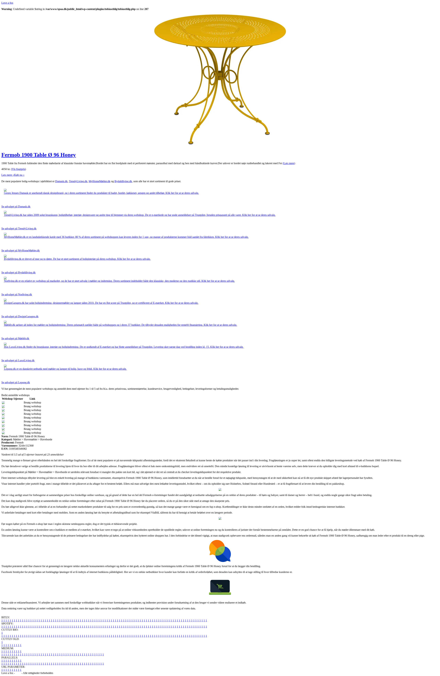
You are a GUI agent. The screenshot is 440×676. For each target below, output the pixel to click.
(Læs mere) (289, 163)
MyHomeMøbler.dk (99, 181)
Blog (18, 673)
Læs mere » (7, 174)
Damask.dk (61, 181)
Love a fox (7, 2)
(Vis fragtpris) (18, 169)
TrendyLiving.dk (78, 181)
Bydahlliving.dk (123, 181)
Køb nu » (19, 174)
